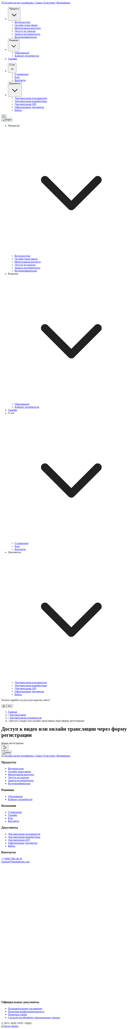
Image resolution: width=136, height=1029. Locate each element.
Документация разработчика (31, 101)
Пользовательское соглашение (25, 1008)
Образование (22, 52)
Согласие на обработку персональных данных (34, 1017)
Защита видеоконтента (27, 34)
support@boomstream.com (15, 861)
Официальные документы (29, 107)
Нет (10, 706)
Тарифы (12, 58)
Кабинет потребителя (27, 55)
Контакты (20, 80)
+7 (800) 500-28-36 (11, 858)
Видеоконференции (26, 37)
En (4, 116)
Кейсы (18, 110)
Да (4, 706)
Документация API (25, 104)
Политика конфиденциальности (26, 1011)
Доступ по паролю (25, 31)
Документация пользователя (31, 98)
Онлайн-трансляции (26, 25)
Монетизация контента (28, 28)
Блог (17, 77)
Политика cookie (17, 1014)
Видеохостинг (23, 22)
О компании (22, 74)
